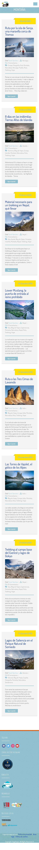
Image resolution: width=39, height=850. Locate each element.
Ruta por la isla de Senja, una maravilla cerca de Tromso (19, 31)
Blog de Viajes (18, 150)
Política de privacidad (25, 834)
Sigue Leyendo (11, 96)
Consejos (28, 239)
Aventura (11, 150)
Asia (9, 239)
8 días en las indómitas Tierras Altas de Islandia (18, 118)
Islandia (24, 146)
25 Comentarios (13, 584)
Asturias (25, 673)
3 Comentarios (12, 237)
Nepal (24, 234)
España (25, 677)
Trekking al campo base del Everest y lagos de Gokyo (18, 552)
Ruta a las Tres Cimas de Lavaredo (19, 380)
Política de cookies (22, 836)
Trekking (8, 70)
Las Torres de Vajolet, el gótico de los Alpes (18, 465)
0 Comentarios (12, 325)
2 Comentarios (12, 63)
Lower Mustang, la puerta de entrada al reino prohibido (17, 293)
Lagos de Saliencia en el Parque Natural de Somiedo (19, 643)
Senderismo (9, 682)
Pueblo (21, 68)
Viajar (13, 70)
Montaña (26, 65)
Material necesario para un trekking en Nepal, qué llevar (18, 205)
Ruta (25, 68)
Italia (24, 408)
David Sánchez (13, 60)
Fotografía (16, 65)
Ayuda (13, 239)
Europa (10, 65)
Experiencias (25, 328)
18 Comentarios (13, 675)
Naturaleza (8, 68)
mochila (7, 241)
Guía (21, 65)
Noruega (25, 60)
